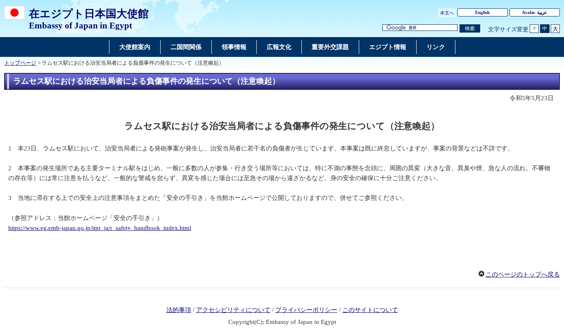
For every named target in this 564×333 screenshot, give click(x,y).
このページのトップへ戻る (523, 274)
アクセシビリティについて (233, 310)
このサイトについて (370, 310)
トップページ (20, 63)
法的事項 (178, 310)
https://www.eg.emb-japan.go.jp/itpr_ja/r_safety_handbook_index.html (99, 228)
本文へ (447, 12)
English (482, 12)
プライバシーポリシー (306, 310)
